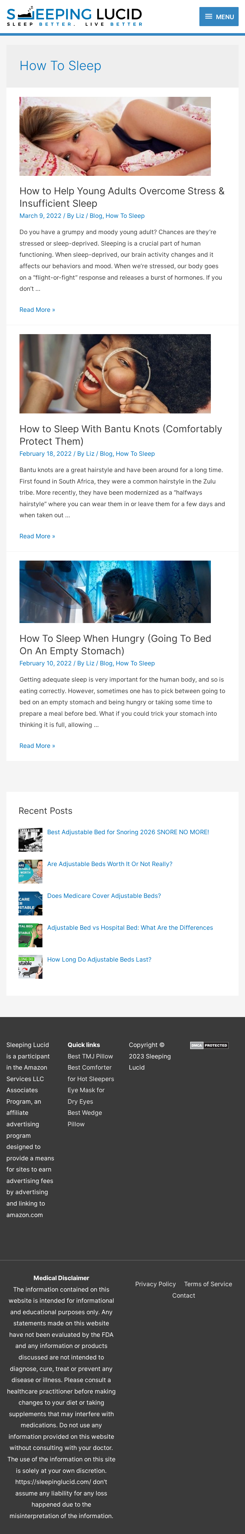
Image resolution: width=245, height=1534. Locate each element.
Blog (96, 215)
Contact (183, 1295)
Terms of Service (208, 1284)
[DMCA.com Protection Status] (209, 1045)
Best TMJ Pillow (90, 1056)
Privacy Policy (155, 1284)
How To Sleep (125, 215)
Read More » (37, 309)
